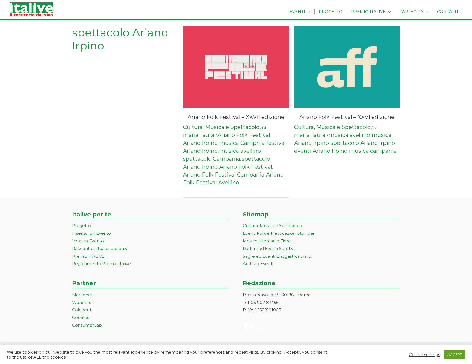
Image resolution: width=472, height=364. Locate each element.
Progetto (331, 11)
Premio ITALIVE (88, 256)
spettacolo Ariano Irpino (363, 143)
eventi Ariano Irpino (320, 151)
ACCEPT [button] (454, 354)
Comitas (80, 317)
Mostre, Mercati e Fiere (267, 240)
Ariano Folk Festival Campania (223, 174)
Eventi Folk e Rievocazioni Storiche (279, 233)
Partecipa (411, 11)
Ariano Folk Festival (245, 166)
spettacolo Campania (211, 158)
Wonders (81, 302)
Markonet (82, 294)
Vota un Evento (88, 240)
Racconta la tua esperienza (100, 248)
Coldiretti (81, 309)
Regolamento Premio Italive (101, 263)
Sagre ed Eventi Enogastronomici (277, 256)
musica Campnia (242, 143)
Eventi (297, 11)
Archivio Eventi (258, 263)
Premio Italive (368, 11)
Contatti (447, 11)
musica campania (373, 151)
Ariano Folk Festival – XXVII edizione (236, 117)
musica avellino (240, 151)
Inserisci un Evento (91, 233)
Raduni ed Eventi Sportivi (268, 248)
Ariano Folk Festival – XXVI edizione (346, 117)
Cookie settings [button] (424, 354)
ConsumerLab (87, 325)
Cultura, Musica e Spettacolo (221, 127)
